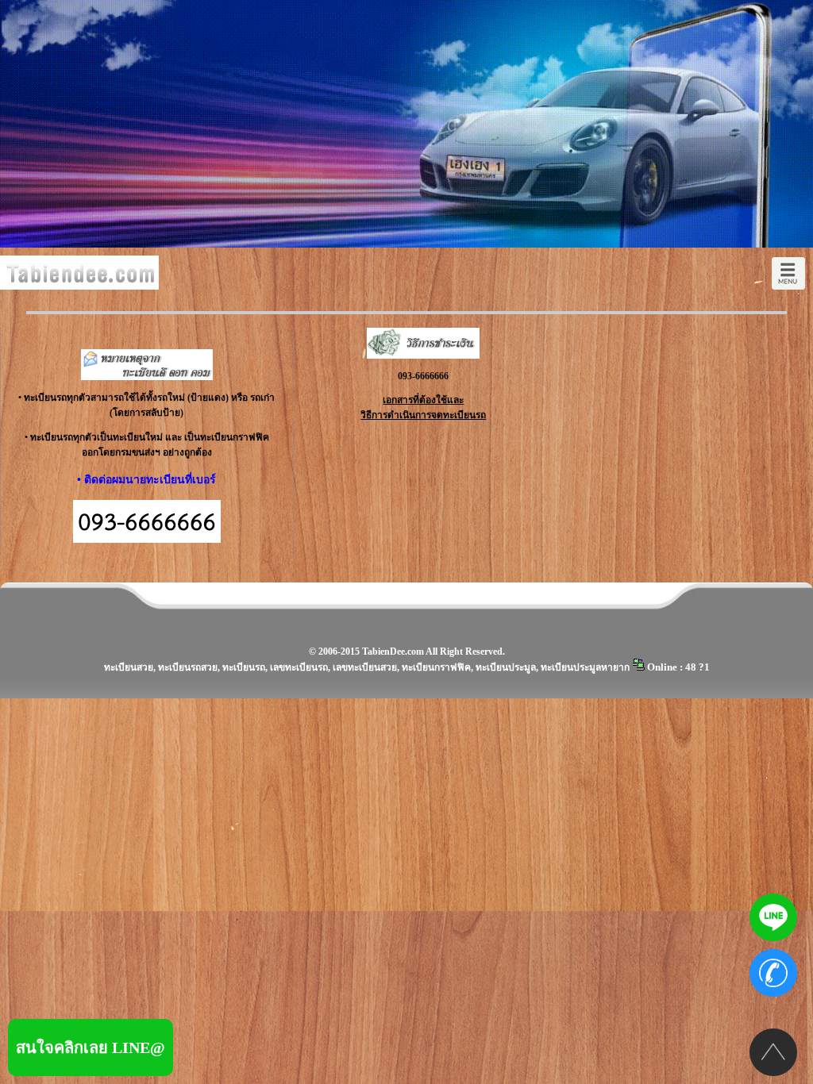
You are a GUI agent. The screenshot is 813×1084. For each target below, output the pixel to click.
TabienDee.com (393, 651)
